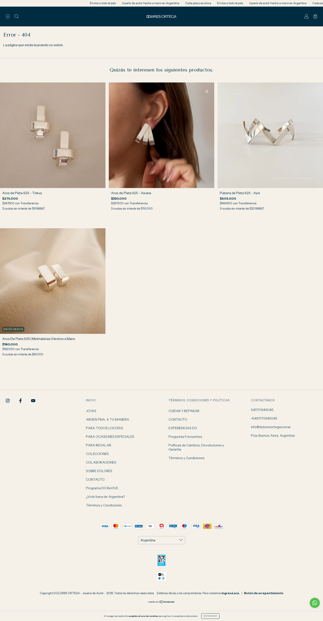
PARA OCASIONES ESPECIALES (110, 437)
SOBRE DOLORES (99, 471)
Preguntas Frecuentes (185, 437)
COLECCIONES (97, 454)
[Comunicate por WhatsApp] (315, 603)
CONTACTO (95, 479)
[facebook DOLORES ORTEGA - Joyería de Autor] (20, 401)
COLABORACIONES (101, 462)
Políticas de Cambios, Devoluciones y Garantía (196, 447)
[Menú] (7, 17)
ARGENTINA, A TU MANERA (107, 419)
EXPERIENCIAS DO (183, 428)
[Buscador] (16, 17)
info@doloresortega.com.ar (271, 427)
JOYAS (91, 411)
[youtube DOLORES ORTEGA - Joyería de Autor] (33, 401)
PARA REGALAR (98, 445)
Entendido (210, 616)
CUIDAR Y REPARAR (184, 411)
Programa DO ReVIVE (102, 488)
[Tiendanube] (161, 602)
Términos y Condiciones (104, 505)
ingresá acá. (230, 593)
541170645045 (262, 410)
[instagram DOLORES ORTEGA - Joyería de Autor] (8, 401)
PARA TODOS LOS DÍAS (104, 428)
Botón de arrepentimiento (263, 593)
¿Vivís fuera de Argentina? (105, 497)
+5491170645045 (264, 418)
